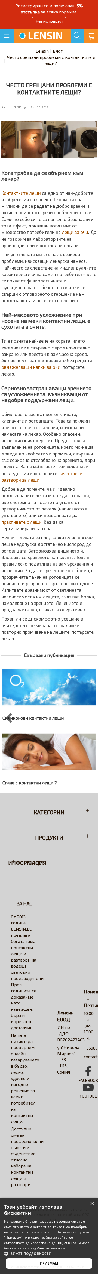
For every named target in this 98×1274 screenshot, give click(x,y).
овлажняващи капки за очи (30, 367)
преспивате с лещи (21, 521)
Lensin (42, 50)
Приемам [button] (49, 1263)
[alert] (49, 1236)
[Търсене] (77, 36)
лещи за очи (75, 232)
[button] (49, 1253)
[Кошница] (91, 36)
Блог (58, 50)
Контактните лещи (21, 193)
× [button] (92, 1204)
